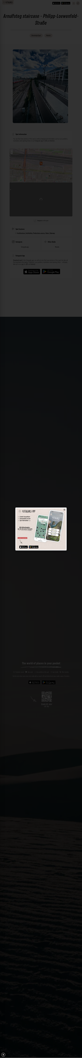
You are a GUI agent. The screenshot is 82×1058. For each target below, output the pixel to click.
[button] (64, 509)
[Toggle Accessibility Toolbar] (3, 1055)
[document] (41, 529)
